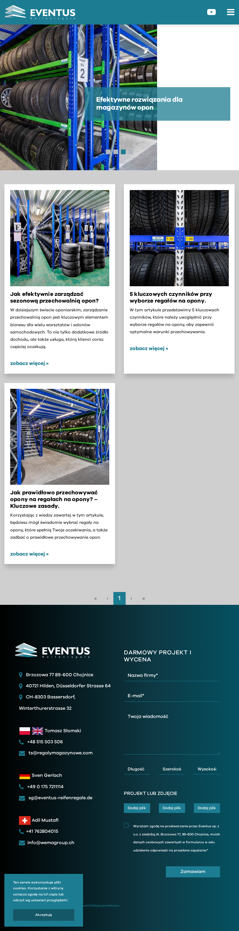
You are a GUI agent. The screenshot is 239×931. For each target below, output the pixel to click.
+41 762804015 (42, 831)
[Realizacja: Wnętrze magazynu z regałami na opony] (59, 437)
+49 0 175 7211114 (45, 786)
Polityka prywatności (104, 905)
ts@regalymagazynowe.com (60, 753)
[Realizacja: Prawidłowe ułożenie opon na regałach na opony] (179, 238)
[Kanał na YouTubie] (211, 12)
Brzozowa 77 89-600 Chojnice (59, 674)
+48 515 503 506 (44, 741)
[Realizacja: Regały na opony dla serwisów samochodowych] (59, 238)
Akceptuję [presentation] (43, 914)
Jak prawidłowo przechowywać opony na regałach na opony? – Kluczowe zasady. (54, 499)
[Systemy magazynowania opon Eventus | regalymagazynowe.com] (38, 12)
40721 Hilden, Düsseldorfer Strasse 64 (68, 686)
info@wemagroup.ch (50, 842)
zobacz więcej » (29, 363)
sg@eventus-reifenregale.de (59, 797)
